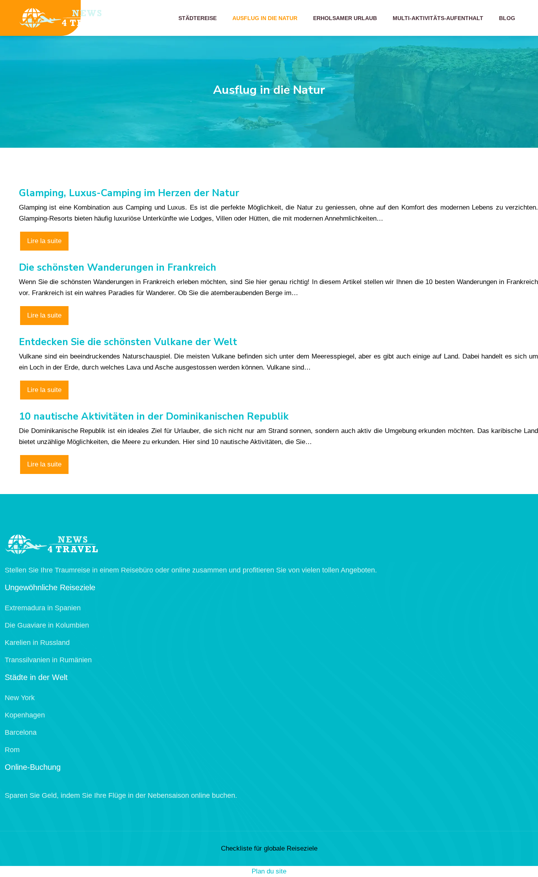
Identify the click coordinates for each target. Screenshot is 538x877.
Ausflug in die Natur (264, 18)
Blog (507, 18)
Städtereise (197, 18)
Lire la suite (44, 241)
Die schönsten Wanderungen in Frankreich (117, 267)
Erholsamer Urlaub (345, 18)
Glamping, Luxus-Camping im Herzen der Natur (129, 193)
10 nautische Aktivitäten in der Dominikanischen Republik (154, 416)
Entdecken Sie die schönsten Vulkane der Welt (128, 342)
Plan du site (269, 871)
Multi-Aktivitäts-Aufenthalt (438, 18)
